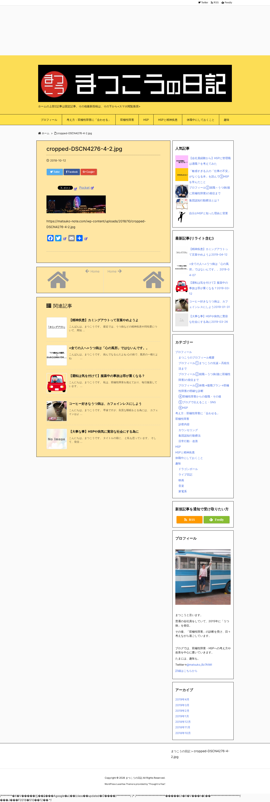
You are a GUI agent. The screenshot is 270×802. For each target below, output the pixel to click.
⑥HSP (183, 407)
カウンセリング (188, 430)
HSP (178, 446)
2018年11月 (182, 727)
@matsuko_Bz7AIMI (199, 664)
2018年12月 (183, 721)
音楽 (181, 485)
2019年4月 (182, 699)
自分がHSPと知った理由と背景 (208, 213)
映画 (181, 480)
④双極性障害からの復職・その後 (199, 396)
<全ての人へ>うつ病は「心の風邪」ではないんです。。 (109, 348)
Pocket (84, 188)
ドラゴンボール (188, 469)
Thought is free (156, 784)
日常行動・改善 (188, 441)
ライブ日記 (185, 474)
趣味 (178, 463)
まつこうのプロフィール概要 (196, 357)
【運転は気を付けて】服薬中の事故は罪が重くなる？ (107, 376)
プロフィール (183, 352)
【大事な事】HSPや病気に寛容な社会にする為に (104, 431)
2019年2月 (182, 710)
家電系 (182, 491)
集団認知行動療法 (189, 435)
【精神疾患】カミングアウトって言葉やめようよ (104, 320)
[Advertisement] (135, 27)
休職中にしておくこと (189, 457)
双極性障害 (182, 418)
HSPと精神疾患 (185, 452)
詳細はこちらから (186, 670)
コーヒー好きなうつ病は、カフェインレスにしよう (105, 404)
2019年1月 (182, 716)
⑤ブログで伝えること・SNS (197, 402)
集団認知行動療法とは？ (204, 200)
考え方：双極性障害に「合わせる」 (197, 413)
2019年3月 (182, 705)
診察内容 (184, 424)
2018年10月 (183, 733)
